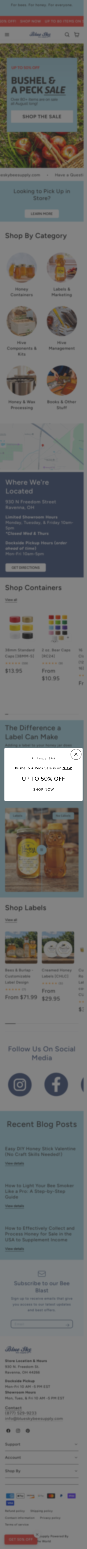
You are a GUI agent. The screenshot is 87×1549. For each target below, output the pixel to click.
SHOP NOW (43, 789)
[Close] (76, 754)
